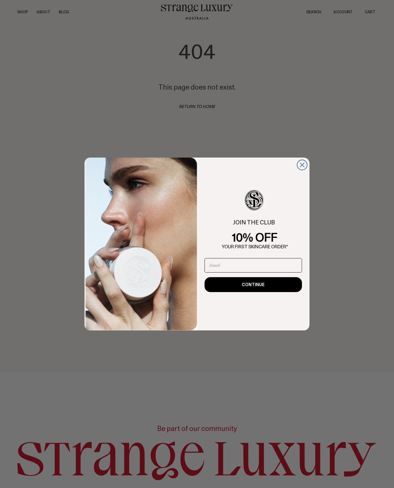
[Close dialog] (302, 165)
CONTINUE (253, 284)
